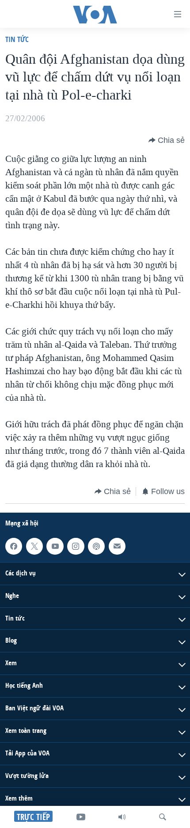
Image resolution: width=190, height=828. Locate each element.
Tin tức (17, 39)
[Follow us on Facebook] (13, 546)
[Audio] (122, 817)
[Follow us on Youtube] (54, 546)
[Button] (166, 140)
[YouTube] (81, 817)
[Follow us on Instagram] (75, 546)
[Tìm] (162, 817)
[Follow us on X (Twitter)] (34, 546)
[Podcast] (96, 546)
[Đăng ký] (117, 546)
